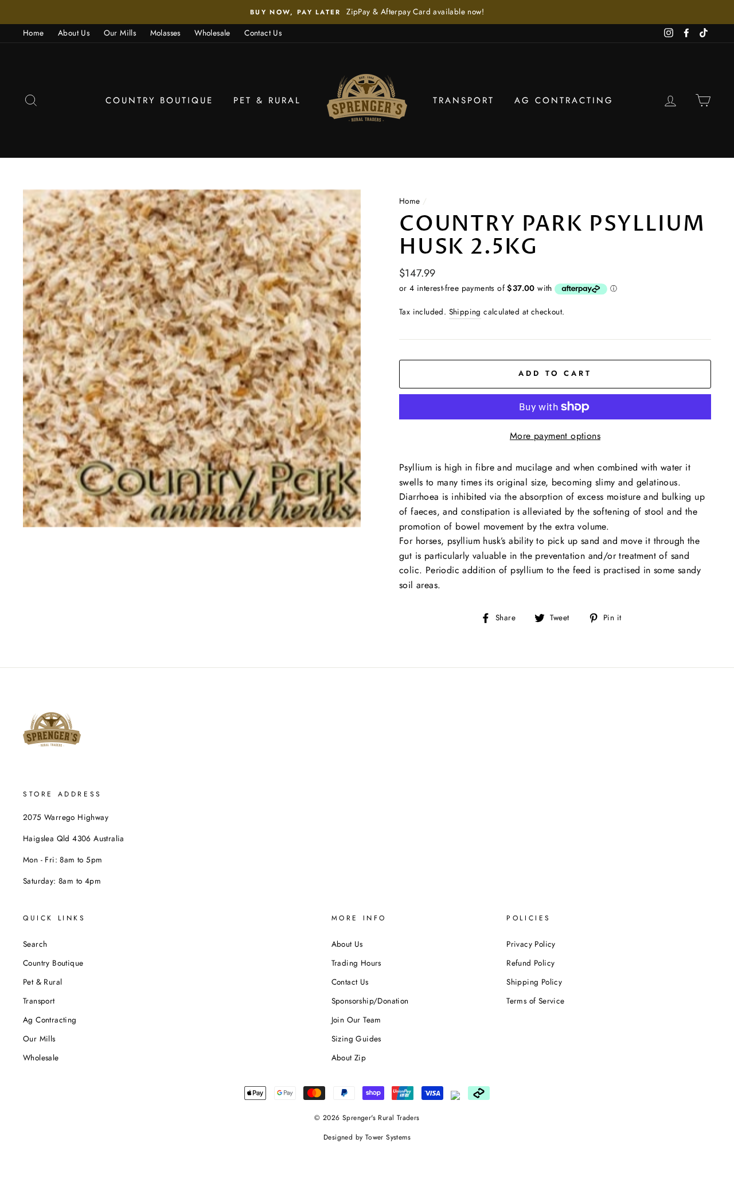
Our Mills (120, 32)
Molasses (165, 32)
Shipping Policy (534, 981)
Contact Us (263, 32)
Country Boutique (159, 100)
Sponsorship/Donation (370, 1000)
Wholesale (212, 32)
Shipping (465, 311)
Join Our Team (356, 1019)
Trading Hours (356, 963)
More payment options (555, 435)
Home (33, 32)
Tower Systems (388, 1137)
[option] (367, 12)
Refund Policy (530, 963)
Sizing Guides (356, 1038)
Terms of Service (535, 1000)
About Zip (348, 1057)
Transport (463, 100)
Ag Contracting (564, 100)
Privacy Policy (531, 944)
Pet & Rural (267, 100)
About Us (73, 32)
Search (35, 944)
